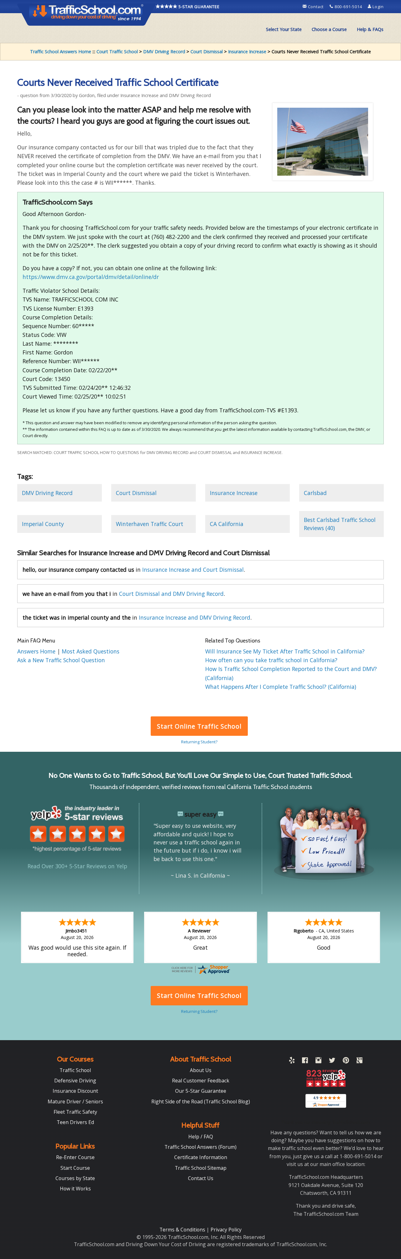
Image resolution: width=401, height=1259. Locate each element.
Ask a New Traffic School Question (61, 660)
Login (377, 6)
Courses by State (75, 1178)
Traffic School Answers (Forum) (200, 1146)
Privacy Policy (226, 1229)
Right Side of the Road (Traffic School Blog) (200, 1101)
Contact (316, 6)
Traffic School (75, 1070)
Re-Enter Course (75, 1157)
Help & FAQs (370, 29)
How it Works (75, 1188)
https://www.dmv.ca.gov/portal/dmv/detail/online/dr (91, 277)
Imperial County (43, 524)
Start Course (75, 1167)
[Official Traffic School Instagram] (318, 1061)
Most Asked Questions (90, 651)
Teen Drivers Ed (75, 1122)
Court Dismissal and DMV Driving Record (171, 593)
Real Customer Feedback (200, 1080)
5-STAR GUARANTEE (198, 6)
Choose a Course (329, 29)
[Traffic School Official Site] (86, 14)
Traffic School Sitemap (201, 1167)
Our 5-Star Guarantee (200, 1090)
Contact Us (200, 1178)
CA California (226, 524)
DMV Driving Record (164, 51)
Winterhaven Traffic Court (149, 524)
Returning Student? (199, 742)
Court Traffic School (117, 51)
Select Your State (284, 29)
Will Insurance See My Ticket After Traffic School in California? (285, 651)
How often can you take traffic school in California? (271, 660)
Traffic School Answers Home (60, 51)
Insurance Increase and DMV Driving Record (194, 617)
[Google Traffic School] (359, 1061)
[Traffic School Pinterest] (346, 1061)
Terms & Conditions (182, 1229)
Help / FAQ (200, 1136)
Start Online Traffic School (199, 726)
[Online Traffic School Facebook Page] (305, 1061)
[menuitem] (284, 29)
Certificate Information (200, 1157)
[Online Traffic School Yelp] (291, 1061)
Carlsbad (315, 493)
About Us (200, 1070)
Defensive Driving (75, 1080)
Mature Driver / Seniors (75, 1101)
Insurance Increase (247, 51)
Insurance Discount (75, 1090)
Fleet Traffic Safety (75, 1111)
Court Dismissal (206, 51)
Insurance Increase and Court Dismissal (193, 569)
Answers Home (37, 651)
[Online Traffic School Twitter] (332, 1061)
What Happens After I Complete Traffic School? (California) (280, 686)
